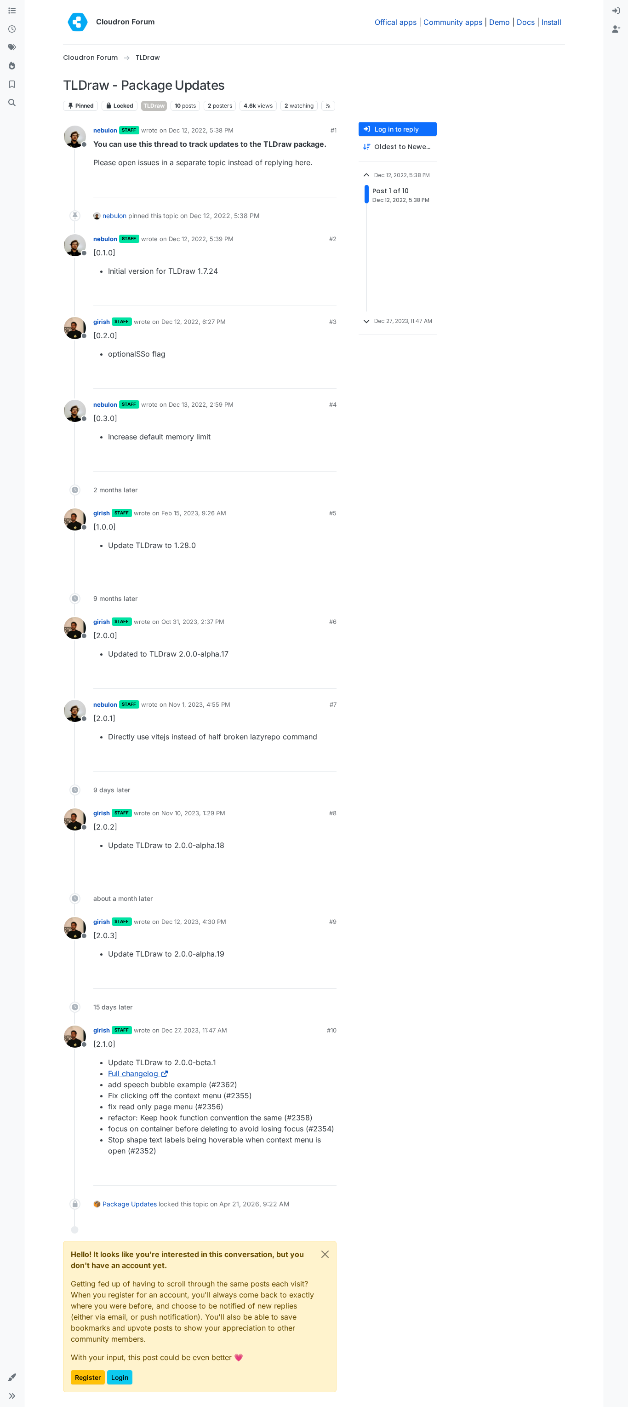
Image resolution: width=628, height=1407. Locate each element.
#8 (333, 813)
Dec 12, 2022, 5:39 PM (201, 238)
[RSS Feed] (328, 106)
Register (88, 1377)
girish (101, 321)
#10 (332, 1030)
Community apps (452, 22)
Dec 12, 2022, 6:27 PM (193, 321)
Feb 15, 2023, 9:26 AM (193, 513)
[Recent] (12, 29)
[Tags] (12, 47)
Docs (526, 22)
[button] (12, 1377)
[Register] (616, 29)
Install (551, 22)
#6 (333, 621)
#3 (333, 321)
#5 (333, 513)
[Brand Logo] (78, 22)
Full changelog (133, 1073)
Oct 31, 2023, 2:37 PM (192, 621)
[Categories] (12, 11)
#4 (333, 404)
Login (119, 1377)
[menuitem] (616, 11)
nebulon (105, 130)
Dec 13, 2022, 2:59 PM (201, 404)
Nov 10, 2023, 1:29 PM (193, 813)
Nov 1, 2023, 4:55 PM (199, 704)
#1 (334, 130)
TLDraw (154, 105)
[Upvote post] (314, 186)
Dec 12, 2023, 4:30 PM (193, 921)
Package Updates (130, 1204)
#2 (333, 238)
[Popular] (12, 66)
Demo (499, 22)
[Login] (616, 11)
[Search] (12, 103)
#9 (333, 921)
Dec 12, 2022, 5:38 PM (201, 130)
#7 (333, 704)
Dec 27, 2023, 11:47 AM (194, 1030)
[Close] (325, 1254)
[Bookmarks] (12, 84)
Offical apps (396, 22)
